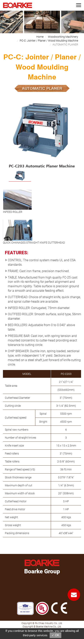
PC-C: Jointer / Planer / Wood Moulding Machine (49, 40)
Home (40, 36)
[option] (42, 134)
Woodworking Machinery (63, 36)
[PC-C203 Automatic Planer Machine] (42, 131)
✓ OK (55, 635)
